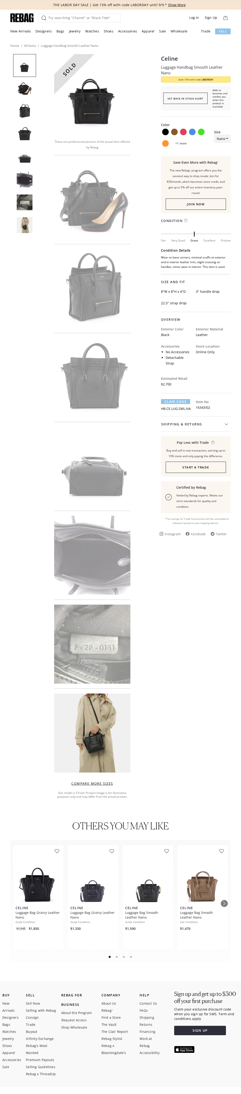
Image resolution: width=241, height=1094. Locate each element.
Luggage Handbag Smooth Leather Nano (192, 70)
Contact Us (148, 1003)
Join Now (196, 204)
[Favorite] (57, 851)
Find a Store (111, 1017)
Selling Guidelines (40, 1067)
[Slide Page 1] (110, 957)
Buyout (31, 1031)
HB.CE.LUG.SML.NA (176, 408)
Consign (32, 1017)
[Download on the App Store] (184, 1049)
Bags (60, 31)
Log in (194, 17)
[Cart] (225, 17)
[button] (92, 93)
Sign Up (211, 17)
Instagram (173, 534)
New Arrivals (20, 31)
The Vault (109, 1024)
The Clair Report (114, 1031)
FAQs (144, 1010)
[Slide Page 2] (117, 957)
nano (221, 138)
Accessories (127, 31)
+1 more (181, 143)
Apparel (148, 31)
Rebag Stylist (111, 1038)
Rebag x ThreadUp (41, 1074)
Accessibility (150, 1052)
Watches (92, 31)
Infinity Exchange (40, 1038)
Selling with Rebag (41, 1010)
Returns (146, 1024)
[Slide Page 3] (124, 957)
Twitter (221, 534)
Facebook (198, 534)
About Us (108, 1003)
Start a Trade (195, 467)
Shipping (147, 1017)
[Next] (224, 903)
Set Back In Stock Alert (185, 98)
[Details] (213, 442)
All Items (30, 46)
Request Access (74, 1020)
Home (14, 46)
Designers (44, 31)
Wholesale (179, 31)
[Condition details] (186, 220)
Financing (147, 1031)
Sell (223, 31)
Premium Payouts (40, 1060)
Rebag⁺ (107, 1010)
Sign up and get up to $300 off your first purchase (205, 997)
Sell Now (33, 1003)
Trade (205, 31)
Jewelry (74, 31)
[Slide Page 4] (131, 957)
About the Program (76, 1013)
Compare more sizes (92, 783)
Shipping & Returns (181, 424)
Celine (169, 58)
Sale (162, 31)
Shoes (108, 31)
